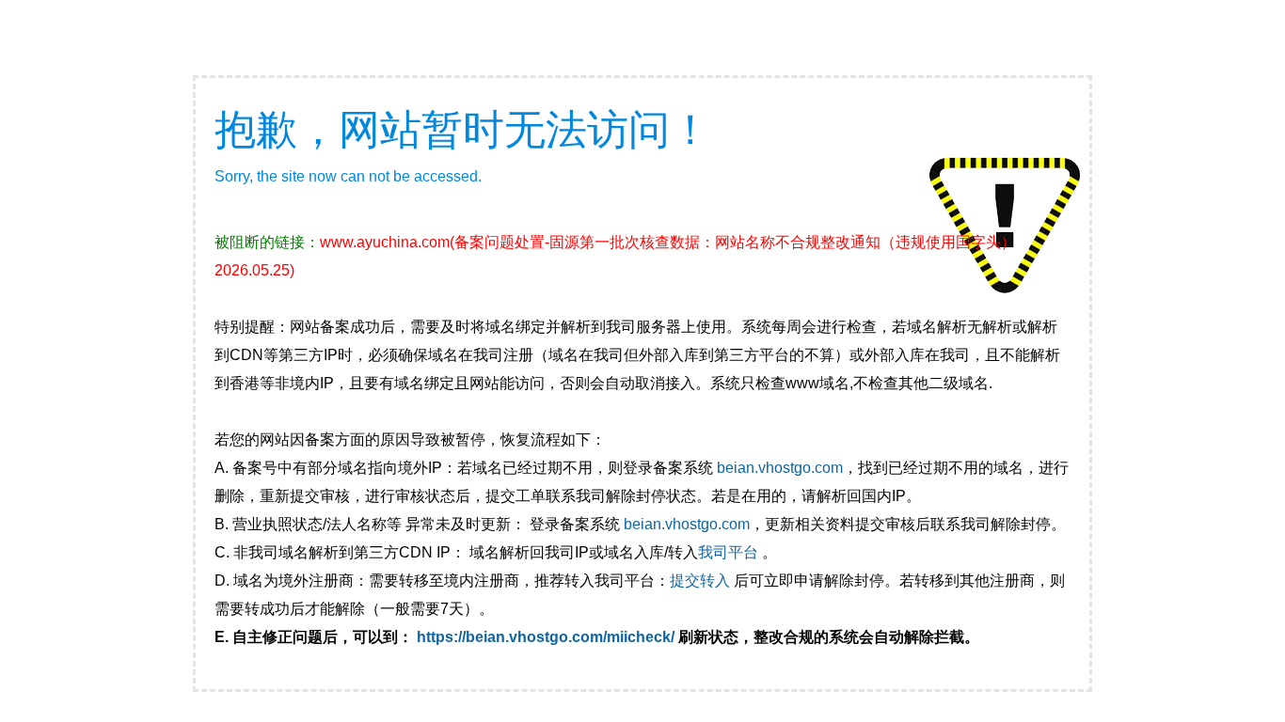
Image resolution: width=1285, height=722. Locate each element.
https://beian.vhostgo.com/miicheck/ (545, 637)
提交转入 (700, 581)
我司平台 (730, 552)
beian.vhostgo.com (780, 468)
